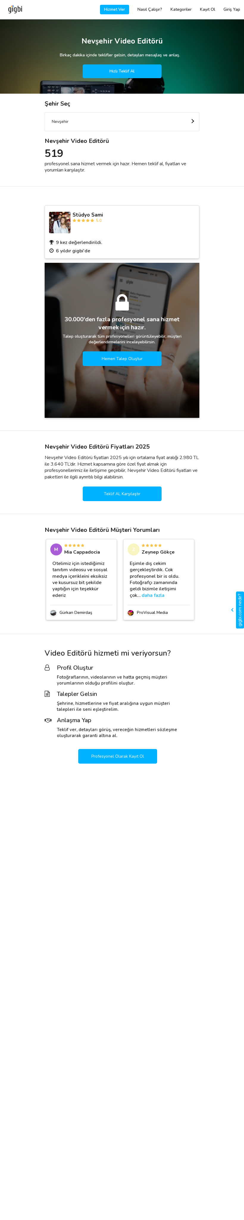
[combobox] (122, 121)
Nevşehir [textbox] (60, 121)
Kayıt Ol (207, 9)
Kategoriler (181, 9)
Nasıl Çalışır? (149, 9)
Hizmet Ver (114, 9)
